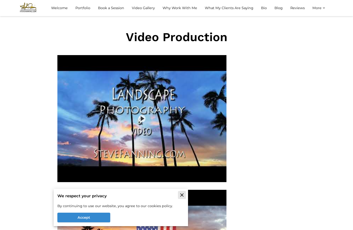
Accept (84, 217)
